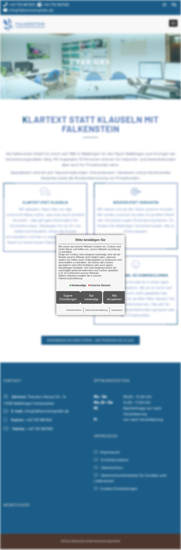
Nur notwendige (91, 297)
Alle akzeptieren (114, 297)
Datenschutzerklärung (96, 310)
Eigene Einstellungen (68, 297)
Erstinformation (74, 310)
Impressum (117, 310)
